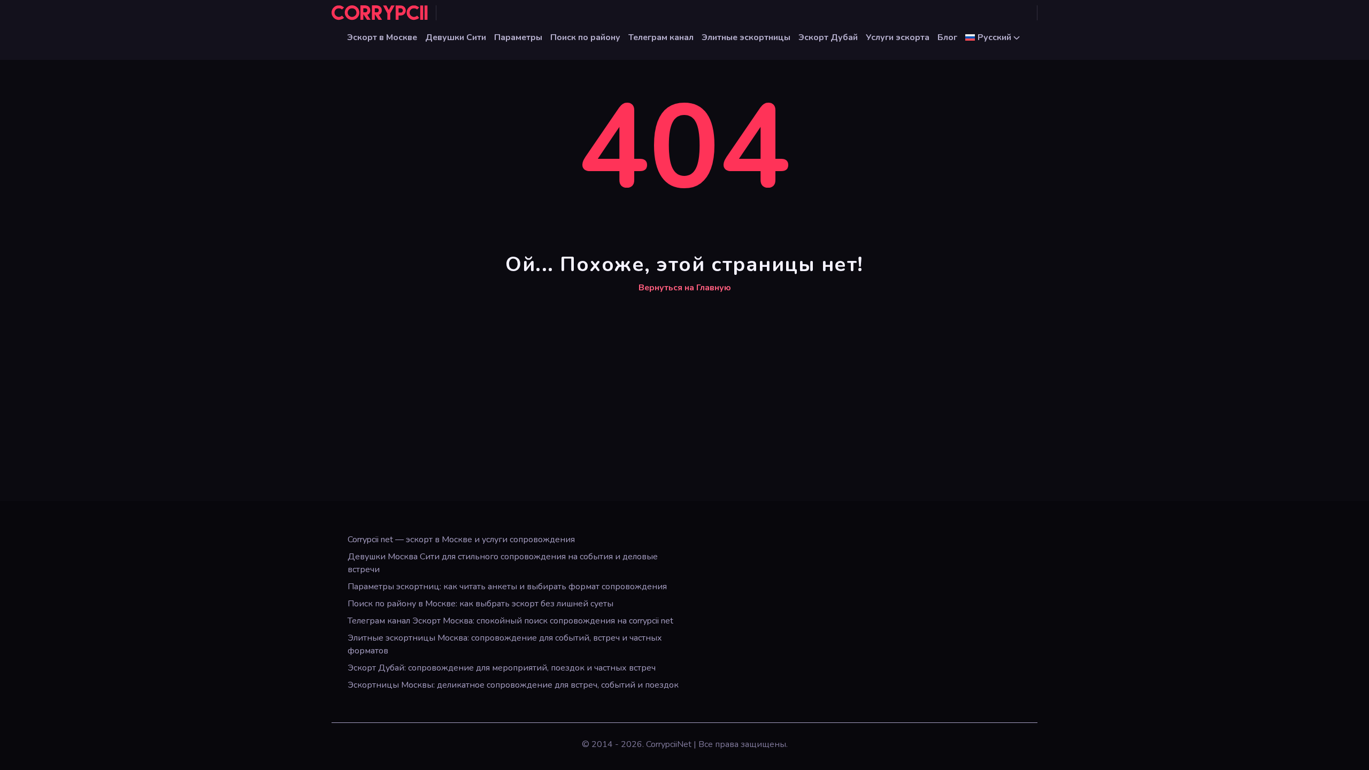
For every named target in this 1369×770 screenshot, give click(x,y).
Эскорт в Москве (382, 37)
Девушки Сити (455, 37)
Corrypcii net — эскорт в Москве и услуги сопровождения (461, 539)
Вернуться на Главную (685, 288)
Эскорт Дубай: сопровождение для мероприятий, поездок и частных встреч (502, 668)
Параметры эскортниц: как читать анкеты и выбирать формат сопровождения (507, 586)
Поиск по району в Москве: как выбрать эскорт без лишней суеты (480, 604)
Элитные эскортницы (746, 37)
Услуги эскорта (897, 37)
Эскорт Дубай (828, 37)
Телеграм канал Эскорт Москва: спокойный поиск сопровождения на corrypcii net (510, 621)
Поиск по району (585, 37)
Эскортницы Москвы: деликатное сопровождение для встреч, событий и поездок (513, 685)
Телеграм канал (661, 37)
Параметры (518, 37)
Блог (947, 37)
